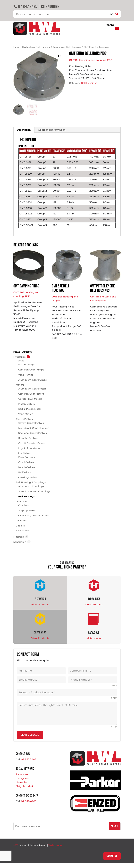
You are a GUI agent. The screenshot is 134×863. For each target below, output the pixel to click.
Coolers (20, 525)
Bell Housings (73, 47)
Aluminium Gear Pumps (32, 379)
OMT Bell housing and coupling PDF (90, 60)
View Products (40, 604)
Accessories (23, 530)
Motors (20, 384)
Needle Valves (26, 467)
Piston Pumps (26, 364)
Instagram (22, 778)
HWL (16, 845)
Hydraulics (28, 47)
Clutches (23, 505)
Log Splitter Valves (29, 448)
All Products (93, 638)
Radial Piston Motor (29, 408)
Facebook (22, 774)
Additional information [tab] (52, 129)
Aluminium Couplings (31, 486)
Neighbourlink (25, 786)
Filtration (18, 536)
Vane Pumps (25, 374)
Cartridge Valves (28, 477)
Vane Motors (25, 413)
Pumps (20, 360)
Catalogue (94, 632)
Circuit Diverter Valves (31, 443)
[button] (60, 56)
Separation (19, 541)
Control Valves (24, 419)
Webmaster (55, 845)
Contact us (112, 856)
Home (16, 47)
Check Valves (26, 462)
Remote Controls (28, 438)
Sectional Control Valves (32, 433)
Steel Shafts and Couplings (34, 491)
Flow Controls (26, 457)
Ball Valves (24, 472)
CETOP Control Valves (31, 422)
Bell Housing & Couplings (50, 47)
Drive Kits (21, 501)
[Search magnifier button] (117, 14)
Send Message (30, 735)
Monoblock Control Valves (33, 428)
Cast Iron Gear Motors (31, 393)
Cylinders (21, 520)
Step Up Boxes (27, 510)
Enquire (50, 6)
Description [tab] (24, 129)
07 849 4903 (28, 801)
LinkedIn (21, 782)
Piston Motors (26, 403)
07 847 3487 (25, 6)
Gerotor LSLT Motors (30, 398)
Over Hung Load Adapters (33, 515)
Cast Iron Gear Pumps (31, 369)
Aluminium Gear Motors (32, 388)
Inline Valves (23, 453)
